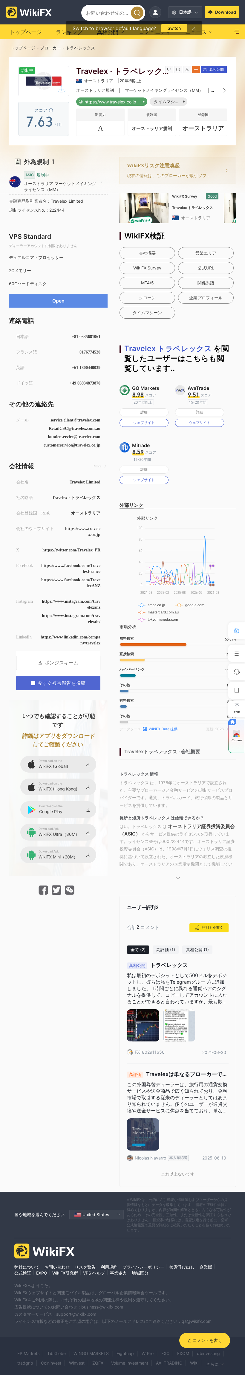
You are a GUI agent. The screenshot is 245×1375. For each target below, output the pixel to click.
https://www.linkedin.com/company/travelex (70, 640)
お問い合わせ (57, 1266)
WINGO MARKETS (91, 1353)
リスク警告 (85, 1266)
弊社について (26, 1266)
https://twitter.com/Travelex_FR (71, 550)
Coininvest (51, 1362)
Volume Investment (129, 1362)
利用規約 (109, 1266)
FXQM (183, 1353)
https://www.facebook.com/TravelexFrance (70, 568)
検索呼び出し (182, 1266)
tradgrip (25, 1362)
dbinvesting (208, 1353)
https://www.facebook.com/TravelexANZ (70, 583)
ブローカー (50, 47)
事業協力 (118, 1272)
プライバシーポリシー (143, 1266)
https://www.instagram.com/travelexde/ (71, 618)
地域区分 (140, 1272)
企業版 (206, 1266)
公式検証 (22, 1272)
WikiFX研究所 (65, 1272)
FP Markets (28, 1353)
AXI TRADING (169, 1362)
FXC (165, 1353)
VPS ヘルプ (94, 1272)
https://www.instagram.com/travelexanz (71, 604)
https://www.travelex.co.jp (82, 531)
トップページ (22, 47)
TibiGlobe (56, 1353)
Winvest (77, 1362)
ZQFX (97, 1362)
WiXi (194, 1362)
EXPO (41, 1272)
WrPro (148, 1353)
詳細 (144, 412)
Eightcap (125, 1353)
